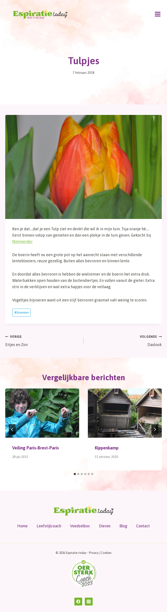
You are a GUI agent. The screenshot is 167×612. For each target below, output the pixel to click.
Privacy (94, 553)
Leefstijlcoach (49, 526)
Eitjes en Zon (16, 341)
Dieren (104, 526)
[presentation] (42, 413)
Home (22, 526)
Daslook (151, 341)
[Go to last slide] (12, 429)
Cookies (106, 553)
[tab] (75, 474)
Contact (143, 526)
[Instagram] (89, 601)
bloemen (21, 312)
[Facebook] (78, 601)
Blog (123, 526)
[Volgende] (154, 429)
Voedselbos (80, 526)
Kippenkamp (107, 447)
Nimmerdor (22, 241)
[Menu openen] (157, 14)
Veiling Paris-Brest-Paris (35, 447)
